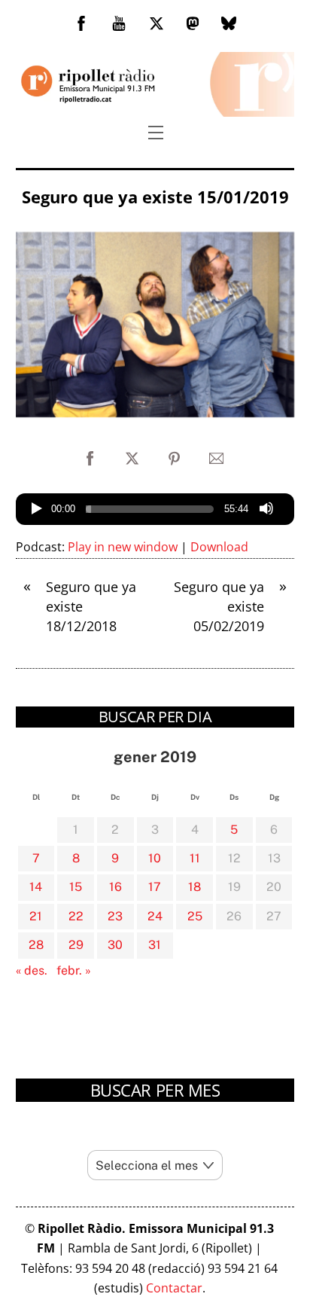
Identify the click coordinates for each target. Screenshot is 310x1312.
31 (154, 945)
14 (35, 887)
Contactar (174, 1288)
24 (155, 916)
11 (195, 858)
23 (115, 916)
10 (154, 858)
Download (219, 547)
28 (36, 945)
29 (76, 945)
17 (154, 887)
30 (115, 945)
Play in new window (123, 547)
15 (75, 887)
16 (115, 887)
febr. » (73, 970)
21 (35, 916)
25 (194, 916)
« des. (31, 970)
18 (194, 887)
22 (76, 916)
